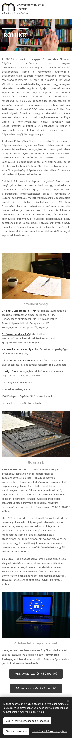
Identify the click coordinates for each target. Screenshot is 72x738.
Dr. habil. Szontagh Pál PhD (19, 310)
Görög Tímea (10, 371)
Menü (67, 9)
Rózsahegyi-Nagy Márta (17, 360)
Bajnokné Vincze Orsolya (17, 349)
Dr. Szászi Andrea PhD (16, 334)
